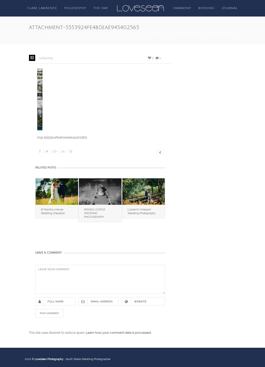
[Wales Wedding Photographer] (140, 8)
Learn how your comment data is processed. (119, 333)
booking (206, 8)
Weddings (71, 33)
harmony (182, 8)
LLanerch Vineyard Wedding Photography (141, 211)
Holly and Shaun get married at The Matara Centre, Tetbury (128, 33)
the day (100, 8)
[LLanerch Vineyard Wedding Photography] (143, 191)
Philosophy (75, 8)
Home (56, 33)
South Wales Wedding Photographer (88, 359)
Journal (230, 8)
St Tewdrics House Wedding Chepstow (53, 211)
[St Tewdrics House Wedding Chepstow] (57, 191)
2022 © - (45, 359)
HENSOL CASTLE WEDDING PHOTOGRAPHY (94, 213)
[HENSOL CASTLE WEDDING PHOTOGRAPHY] (100, 191)
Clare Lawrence (42, 8)
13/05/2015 (46, 58)
